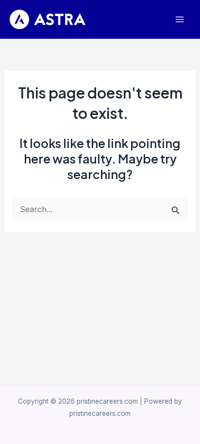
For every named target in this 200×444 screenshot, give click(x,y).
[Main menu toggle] (179, 20)
